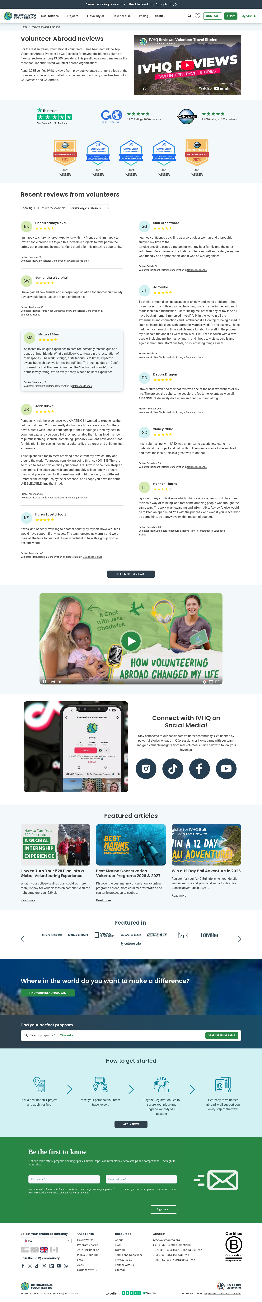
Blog (118, 1245)
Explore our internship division (222, 1293)
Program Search (87, 1245)
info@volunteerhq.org (166, 1240)
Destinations (50, 16)
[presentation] (22, 939)
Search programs (221, 1035)
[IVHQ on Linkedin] (51, 1266)
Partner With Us (124, 1265)
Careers (120, 1250)
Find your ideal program (48, 993)
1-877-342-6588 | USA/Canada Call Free (177, 1250)
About (158, 16)
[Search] (189, 16)
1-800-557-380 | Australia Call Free (174, 1260)
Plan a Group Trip (88, 1255)
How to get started (131, 1061)
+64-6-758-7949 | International (172, 1245)
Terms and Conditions (129, 1255)
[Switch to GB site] (44, 1249)
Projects (72, 16)
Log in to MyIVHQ (87, 1270)
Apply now (131, 1124)
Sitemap (120, 1270)
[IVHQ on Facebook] (23, 1266)
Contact (213, 16)
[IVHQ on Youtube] (59, 1266)
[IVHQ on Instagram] (30, 1266)
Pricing (143, 16)
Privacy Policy (123, 1260)
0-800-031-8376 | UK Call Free (171, 1255)
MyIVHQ (247, 16)
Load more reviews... (131, 574)
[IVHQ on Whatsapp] (66, 1266)
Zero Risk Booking (88, 1250)
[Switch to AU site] (35, 1249)
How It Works (85, 1240)
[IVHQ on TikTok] (37, 1266)
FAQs (80, 1260)
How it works (122, 16)
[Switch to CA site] (54, 1249)
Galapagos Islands (79, 260)
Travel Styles (96, 16)
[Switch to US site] (25, 1249)
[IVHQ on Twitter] (44, 1266)
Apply (231, 16)
